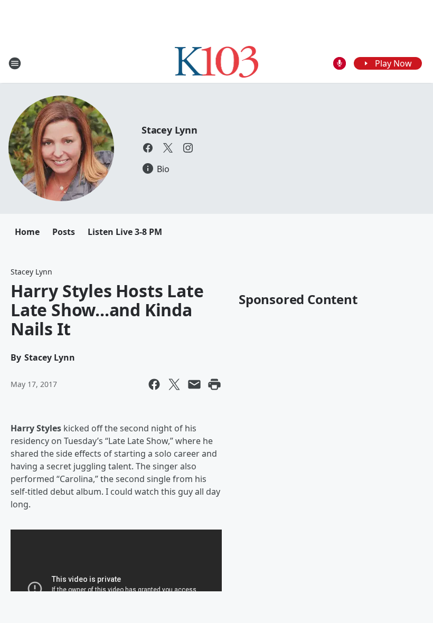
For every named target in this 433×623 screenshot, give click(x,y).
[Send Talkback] (339, 63)
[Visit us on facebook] (148, 147)
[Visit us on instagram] (188, 147)
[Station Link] (217, 63)
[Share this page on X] (174, 384)
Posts (63, 232)
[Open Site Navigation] (14, 63)
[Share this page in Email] (194, 384)
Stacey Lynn (169, 130)
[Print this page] (214, 384)
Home (27, 232)
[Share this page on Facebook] (154, 384)
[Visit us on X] (168, 147)
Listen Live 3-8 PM (125, 232)
